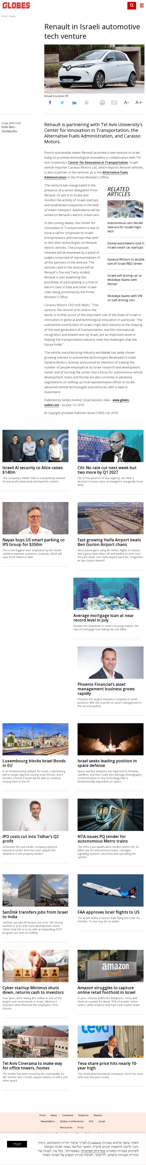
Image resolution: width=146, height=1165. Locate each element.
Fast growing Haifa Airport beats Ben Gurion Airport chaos (109, 542)
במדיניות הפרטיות (93, 1151)
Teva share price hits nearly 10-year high (107, 1066)
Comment (67, 1115)
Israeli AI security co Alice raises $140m (32, 470)
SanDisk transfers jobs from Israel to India (35, 914)
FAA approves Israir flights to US (108, 912)
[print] (102, 103)
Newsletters (48, 1121)
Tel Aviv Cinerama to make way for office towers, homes (32, 1066)
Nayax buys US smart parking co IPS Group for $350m (33, 542)
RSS (91, 1121)
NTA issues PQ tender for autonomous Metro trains (103, 839)
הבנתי (17, 1144)
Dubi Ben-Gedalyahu (9, 129)
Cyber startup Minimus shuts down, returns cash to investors (33, 990)
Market (98, 1115)
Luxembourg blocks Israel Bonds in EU (34, 763)
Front (4, 16)
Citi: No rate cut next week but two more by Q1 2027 (107, 470)
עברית (81, 1127)
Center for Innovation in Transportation (98, 162)
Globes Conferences (72, 1121)
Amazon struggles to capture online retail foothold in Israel (106, 990)
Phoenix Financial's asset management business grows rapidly (106, 689)
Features (83, 1115)
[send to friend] (114, 103)
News (13, 16)
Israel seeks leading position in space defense (107, 763)
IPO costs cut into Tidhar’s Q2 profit (30, 839)
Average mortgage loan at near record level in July (103, 618)
